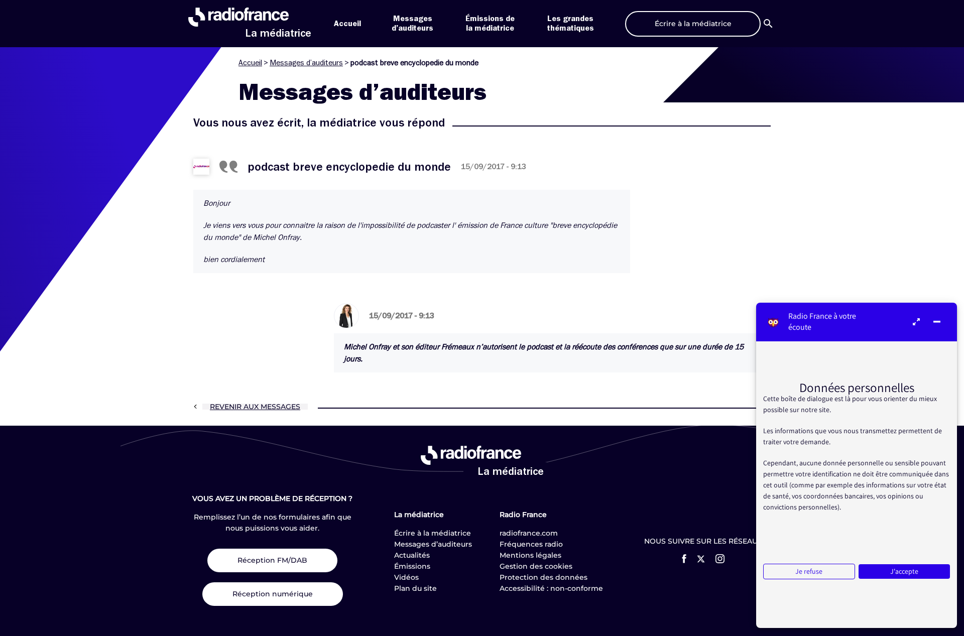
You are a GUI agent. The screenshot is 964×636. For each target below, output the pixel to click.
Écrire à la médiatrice (432, 533)
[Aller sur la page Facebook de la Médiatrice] (684, 558)
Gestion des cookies (536, 566)
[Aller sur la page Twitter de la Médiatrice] (700, 559)
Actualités (412, 555)
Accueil (347, 24)
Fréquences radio (531, 544)
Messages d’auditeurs (306, 63)
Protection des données (543, 577)
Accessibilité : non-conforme (551, 588)
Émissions (412, 566)
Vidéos (406, 577)
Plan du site (415, 588)
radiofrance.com (529, 533)
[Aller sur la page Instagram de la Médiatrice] (720, 558)
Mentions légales (530, 555)
